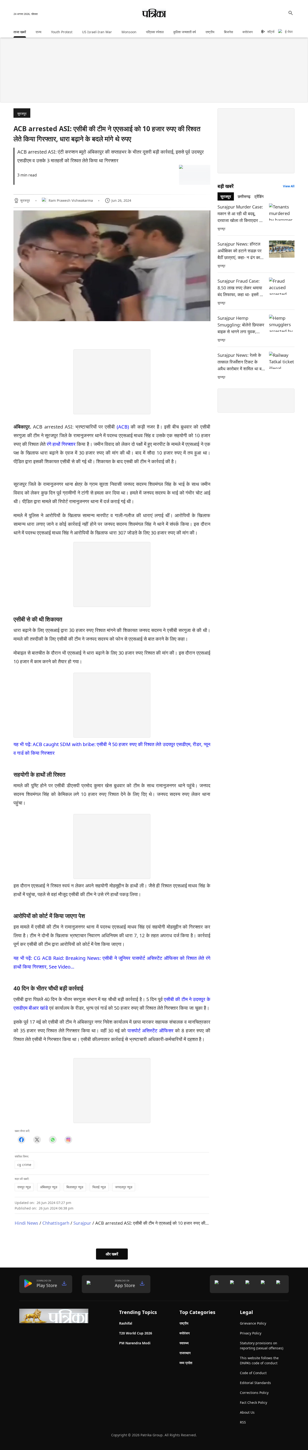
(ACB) (123, 426)
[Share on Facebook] (21, 1139)
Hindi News (26, 1223)
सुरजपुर (21, 113)
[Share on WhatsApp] (52, 1139)
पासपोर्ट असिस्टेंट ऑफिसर (150, 1030)
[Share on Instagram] (68, 1139)
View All (289, 186)
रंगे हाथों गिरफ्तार (61, 444)
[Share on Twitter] (37, 1139)
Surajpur (82, 1223)
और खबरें (112, 1254)
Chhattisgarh (55, 1223)
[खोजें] (291, 13)
